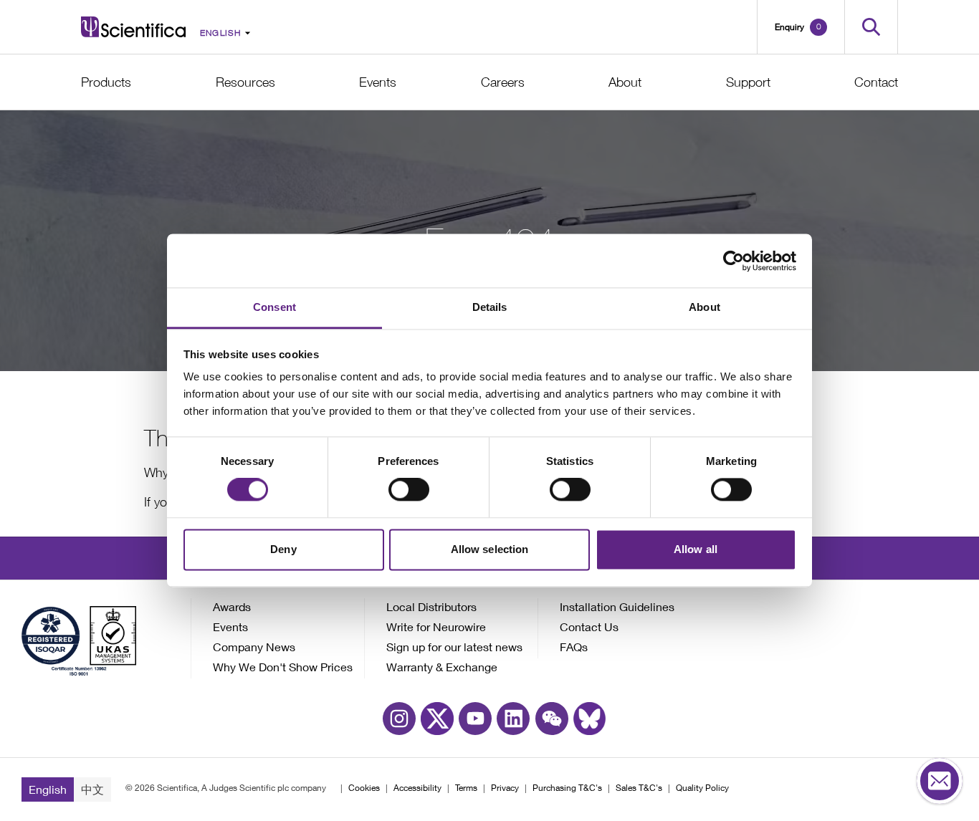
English (48, 789)
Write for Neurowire (436, 626)
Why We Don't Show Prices (283, 666)
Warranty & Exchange (441, 666)
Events (377, 82)
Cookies (364, 787)
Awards (232, 606)
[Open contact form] (939, 782)
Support (748, 82)
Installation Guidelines (617, 606)
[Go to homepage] (133, 26)
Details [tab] (489, 307)
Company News (254, 646)
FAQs (574, 646)
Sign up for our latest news (454, 646)
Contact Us (589, 626)
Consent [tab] (274, 307)
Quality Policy (702, 787)
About (624, 82)
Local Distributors (431, 606)
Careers (503, 82)
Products (106, 82)
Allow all (695, 549)
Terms (466, 787)
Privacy (505, 787)
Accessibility (417, 787)
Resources (245, 82)
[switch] (408, 490)
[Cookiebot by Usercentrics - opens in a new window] (733, 261)
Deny (283, 549)
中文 (92, 789)
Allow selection (490, 549)
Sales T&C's (639, 787)
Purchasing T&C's (567, 787)
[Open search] (871, 27)
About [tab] (704, 307)
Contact (876, 82)
